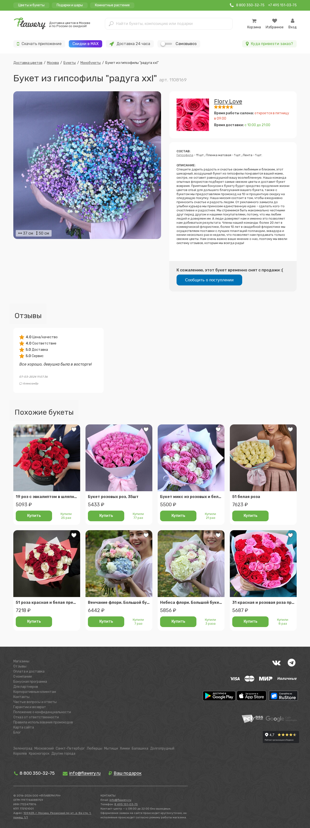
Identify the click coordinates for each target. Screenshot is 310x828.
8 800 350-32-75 (37, 773)
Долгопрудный (162, 748)
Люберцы (94, 748)
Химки (125, 748)
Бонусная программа (30, 682)
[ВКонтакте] (276, 663)
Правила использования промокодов (43, 722)
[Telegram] (291, 663)
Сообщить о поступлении (209, 280)
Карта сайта (23, 727)
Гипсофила (185, 155)
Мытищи (111, 748)
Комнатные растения (112, 5)
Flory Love (228, 101)
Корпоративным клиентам (34, 692)
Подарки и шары (70, 5)
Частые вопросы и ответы (35, 702)
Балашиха (140, 748)
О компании (22, 677)
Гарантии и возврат (29, 707)
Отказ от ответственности (36, 717)
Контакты (21, 697)
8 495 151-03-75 (126, 804)
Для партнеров (25, 687)
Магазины (21, 661)
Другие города (63, 753)
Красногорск (39, 753)
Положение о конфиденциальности (42, 712)
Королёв (20, 753)
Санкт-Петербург (70, 748)
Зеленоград (22, 748)
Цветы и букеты (31, 5)
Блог (17, 732)
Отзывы (19, 666)
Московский (44, 748)
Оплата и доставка (29, 671)
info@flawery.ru (120, 800)
